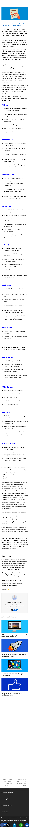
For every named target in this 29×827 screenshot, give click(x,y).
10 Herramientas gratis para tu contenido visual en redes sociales (14, 635)
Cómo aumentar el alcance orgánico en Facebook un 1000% (13, 655)
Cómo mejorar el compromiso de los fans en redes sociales (20, 782)
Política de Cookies (6, 805)
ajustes (3, 821)
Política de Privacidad (7, 792)
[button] (27, 3)
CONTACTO (4, 812)
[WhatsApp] (21, 825)
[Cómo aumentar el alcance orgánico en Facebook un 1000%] (14, 646)
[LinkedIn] (14, 825)
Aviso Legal (4, 799)
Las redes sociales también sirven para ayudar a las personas (7, 782)
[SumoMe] (27, 825)
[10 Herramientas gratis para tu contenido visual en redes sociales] (14, 626)
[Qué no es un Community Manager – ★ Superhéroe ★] (14, 665)
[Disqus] (14, 719)
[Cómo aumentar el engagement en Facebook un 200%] (14, 685)
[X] (8, 825)
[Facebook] (2, 825)
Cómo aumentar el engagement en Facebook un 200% (12, 694)
